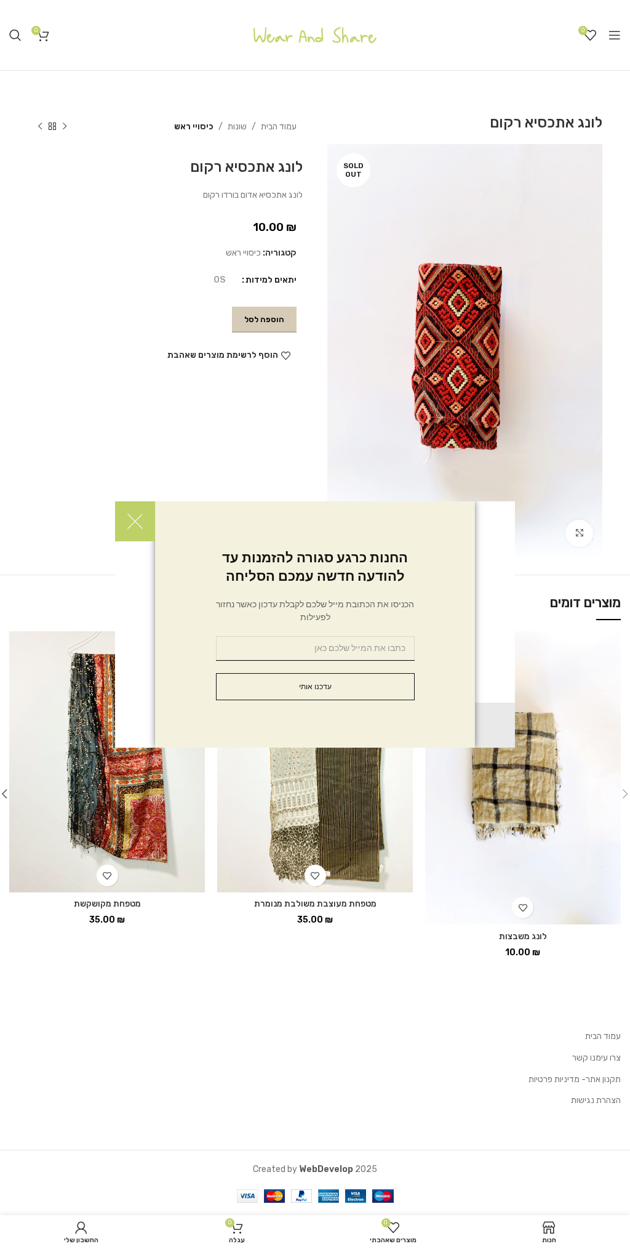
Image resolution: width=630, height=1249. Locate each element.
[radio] (219, 280)
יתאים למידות (271, 280)
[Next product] (40, 127)
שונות (237, 126)
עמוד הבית (279, 126)
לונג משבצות (523, 936)
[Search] (15, 35)
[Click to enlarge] (579, 534)
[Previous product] (64, 127)
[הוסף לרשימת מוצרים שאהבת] (522, 907)
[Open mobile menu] (614, 35)
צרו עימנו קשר (596, 1058)
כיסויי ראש (193, 126)
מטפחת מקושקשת (107, 904)
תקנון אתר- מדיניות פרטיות (574, 1079)
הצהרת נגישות (596, 1100)
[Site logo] (315, 35)
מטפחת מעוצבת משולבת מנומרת (315, 904)
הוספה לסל (264, 319)
